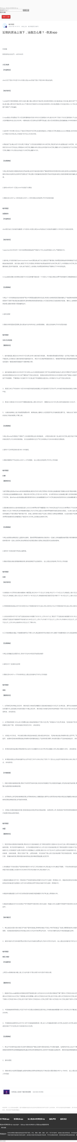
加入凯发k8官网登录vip (36, 1119)
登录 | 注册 (6, 17)
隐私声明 (52, 1119)
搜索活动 (26, 10)
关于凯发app (4, 1119)
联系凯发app (18, 1119)
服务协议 (63, 1119)
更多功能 (3, 12)
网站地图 (3, 1127)
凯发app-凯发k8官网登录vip (9, 8)
